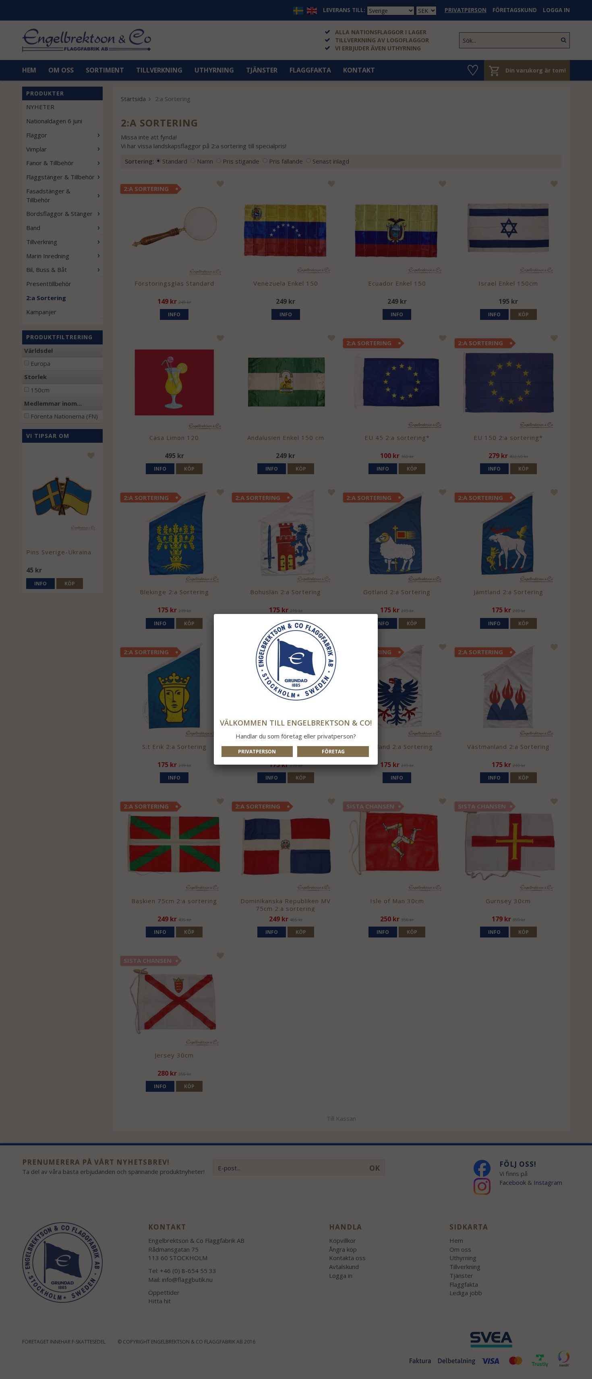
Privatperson (257, 751)
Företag (333, 751)
